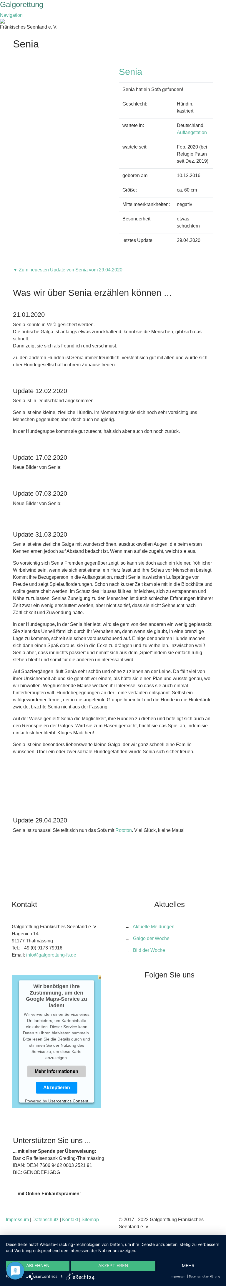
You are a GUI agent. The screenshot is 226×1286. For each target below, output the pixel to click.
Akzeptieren (56, 1087)
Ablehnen (37, 1265)
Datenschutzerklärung (204, 1276)
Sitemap (90, 1219)
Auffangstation (192, 132)
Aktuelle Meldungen (154, 926)
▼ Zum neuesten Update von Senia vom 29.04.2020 (67, 269)
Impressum (17, 1219)
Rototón (123, 830)
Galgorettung (22, 4)
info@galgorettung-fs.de (51, 954)
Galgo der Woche (151, 938)
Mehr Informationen (56, 1071)
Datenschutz (45, 1219)
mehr (188, 1265)
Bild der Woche (149, 950)
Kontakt (70, 1219)
